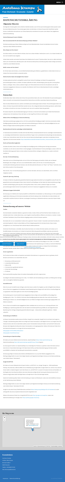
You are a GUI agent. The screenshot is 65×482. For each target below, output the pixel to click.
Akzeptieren (7, 244)
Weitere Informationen (29, 247)
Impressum (38, 247)
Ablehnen (20, 244)
